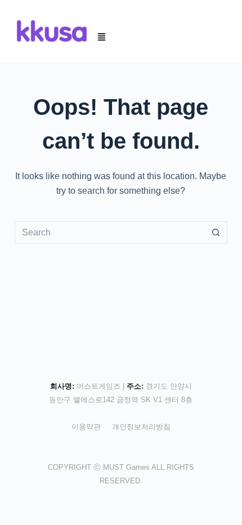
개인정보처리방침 (141, 426)
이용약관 (86, 426)
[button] (102, 38)
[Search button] (216, 232)
